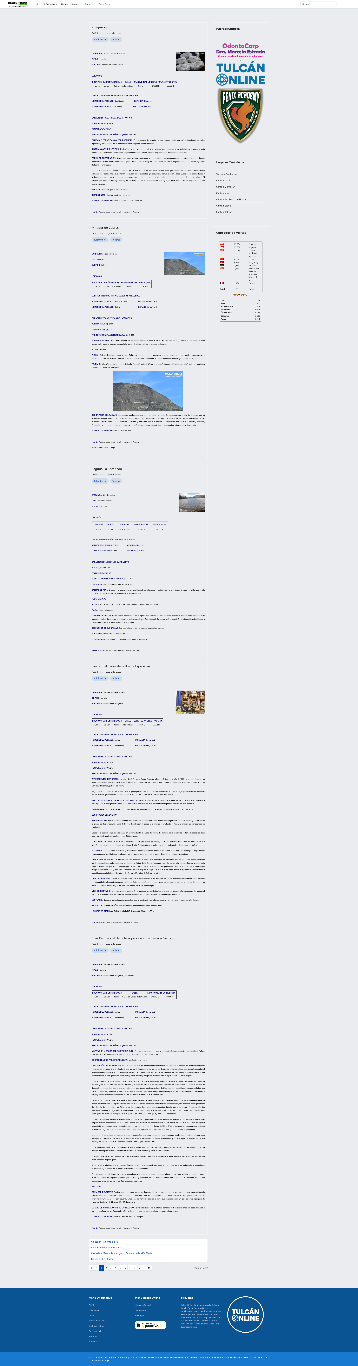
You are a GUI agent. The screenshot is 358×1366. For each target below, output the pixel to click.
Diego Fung (214, 1323)
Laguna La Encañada (107, 469)
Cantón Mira (222, 193)
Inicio (38, 4)
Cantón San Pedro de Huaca (231, 199)
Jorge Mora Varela (202, 1305)
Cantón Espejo (223, 205)
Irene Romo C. (195, 1320)
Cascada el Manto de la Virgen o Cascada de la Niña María (121, 1253)
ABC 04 (92, 1305)
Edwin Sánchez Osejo (198, 1317)
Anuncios (93, 1336)
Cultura (75, 4)
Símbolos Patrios (96, 1326)
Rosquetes (99, 27)
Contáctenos (141, 1310)
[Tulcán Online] (240, 73)
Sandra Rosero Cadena (211, 1311)
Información (49, 4)
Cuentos (198, 1308)
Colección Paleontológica (104, 1241)
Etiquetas (93, 1341)
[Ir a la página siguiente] (144, 1268)
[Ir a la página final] (149, 1268)
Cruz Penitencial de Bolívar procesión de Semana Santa (131, 938)
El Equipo (139, 1315)
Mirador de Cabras (105, 227)
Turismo (88, 4)
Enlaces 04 (94, 1310)
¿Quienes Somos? (143, 1305)
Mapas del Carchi (97, 1320)
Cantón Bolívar (224, 212)
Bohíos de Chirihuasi (102, 1259)
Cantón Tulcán (223, 180)
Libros (92, 1315)
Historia (64, 4)
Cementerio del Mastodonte (106, 1247)
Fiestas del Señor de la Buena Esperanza (121, 666)
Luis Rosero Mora (189, 1327)
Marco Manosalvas (200, 1314)
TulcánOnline (100, 39)
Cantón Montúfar (225, 186)
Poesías (196, 1311)
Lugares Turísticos (113, 33)
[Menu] (345, 4)
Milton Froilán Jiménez (197, 1323)
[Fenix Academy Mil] (240, 115)
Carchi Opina (104, 4)
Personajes (186, 1314)
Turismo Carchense (226, 174)
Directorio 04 (95, 1331)
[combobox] (318, 4)
